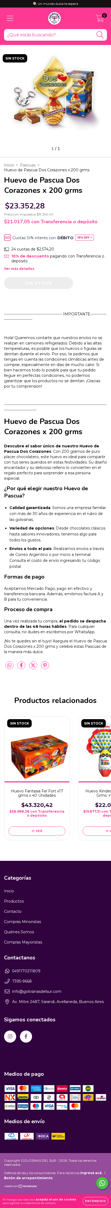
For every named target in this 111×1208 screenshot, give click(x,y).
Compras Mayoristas (23, 942)
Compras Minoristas (22, 921)
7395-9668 (22, 981)
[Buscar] (100, 35)
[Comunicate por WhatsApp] (102, 1183)
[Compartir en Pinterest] (45, 667)
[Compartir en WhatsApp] (9, 665)
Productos (14, 901)
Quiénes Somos (19, 932)
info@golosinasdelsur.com (36, 991)
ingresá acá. (91, 1173)
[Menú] (10, 18)
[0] (99, 19)
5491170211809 (26, 971)
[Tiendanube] (21, 1187)
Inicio (9, 165)
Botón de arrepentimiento (28, 1178)
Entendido (95, 1201)
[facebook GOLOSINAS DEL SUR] (26, 1037)
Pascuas (28, 165)
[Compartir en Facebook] (21, 667)
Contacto (13, 911)
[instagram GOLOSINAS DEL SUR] (10, 1037)
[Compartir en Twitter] (33, 667)
